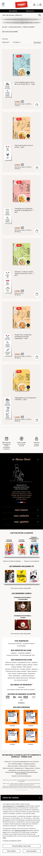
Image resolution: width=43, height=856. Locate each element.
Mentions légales (17, 764)
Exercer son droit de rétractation (21, 776)
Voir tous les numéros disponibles (21, 588)
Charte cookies (23, 766)
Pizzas (35, 664)
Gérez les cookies (13, 766)
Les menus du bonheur (21, 680)
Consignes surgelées (24, 653)
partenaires (21, 806)
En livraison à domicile (15, 643)
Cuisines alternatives (14, 27)
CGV (9, 764)
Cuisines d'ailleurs (16, 667)
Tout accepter (31, 851)
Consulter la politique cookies (12, 840)
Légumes (34, 669)
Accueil (4, 27)
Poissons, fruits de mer (12, 669)
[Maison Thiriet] (21, 5)
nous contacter (21, 516)
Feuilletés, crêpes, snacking (24, 664)
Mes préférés (13, 11)
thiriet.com (7, 761)
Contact (37, 768)
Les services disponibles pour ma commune (25, 761)
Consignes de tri (19, 768)
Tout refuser (11, 851)
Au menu (21, 687)
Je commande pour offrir (27, 655)
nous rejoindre (21, 522)
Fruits (9, 673)
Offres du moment (11, 662)
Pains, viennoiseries (14, 675)
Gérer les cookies (20, 830)
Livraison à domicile (12, 655)
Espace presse (29, 768)
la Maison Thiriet (21, 459)
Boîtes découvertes (22, 678)
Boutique (32, 678)
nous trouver (21, 510)
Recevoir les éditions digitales (12, 561)
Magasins (14, 653)
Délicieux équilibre (29, 27)
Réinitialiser (37, 42)
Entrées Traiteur (10, 664)
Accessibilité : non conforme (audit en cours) (21, 770)
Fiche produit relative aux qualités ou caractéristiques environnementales (22, 773)
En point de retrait (28, 643)
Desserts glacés (22, 673)
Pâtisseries (31, 673)
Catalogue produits (29, 764)
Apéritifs (34, 662)
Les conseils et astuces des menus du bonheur (21, 689)
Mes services (30, 11)
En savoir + (21, 702)
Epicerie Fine (11, 678)
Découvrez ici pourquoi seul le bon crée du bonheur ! (21, 487)
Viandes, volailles (25, 669)
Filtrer (16, 42)
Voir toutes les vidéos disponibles (21, 633)
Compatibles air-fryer (24, 662)
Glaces (14, 673)
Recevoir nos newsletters (31, 561)
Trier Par (5, 42)
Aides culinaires (32, 671)
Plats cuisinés (27, 667)
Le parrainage (21, 646)
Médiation (32, 766)
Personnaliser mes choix (21, 846)
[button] (34, 4)
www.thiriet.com (8, 806)
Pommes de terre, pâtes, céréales (16, 671)
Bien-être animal (8, 768)
